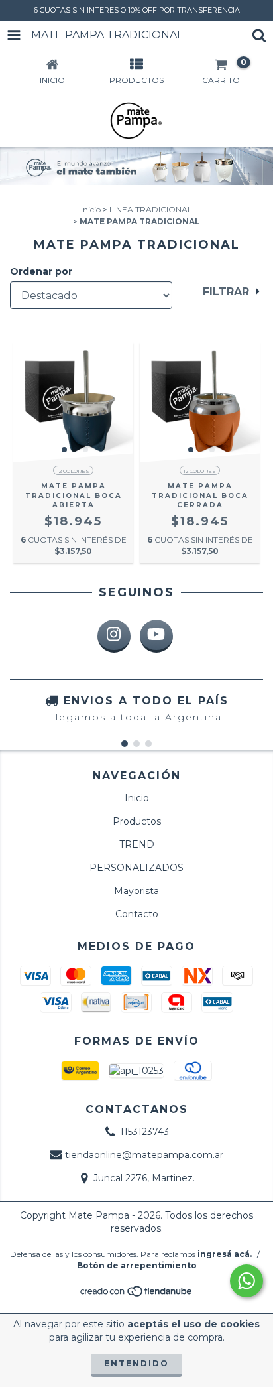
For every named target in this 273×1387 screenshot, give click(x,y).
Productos (137, 821)
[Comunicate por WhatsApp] (246, 1280)
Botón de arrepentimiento (137, 1265)
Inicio (91, 209)
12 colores (73, 471)
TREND (136, 844)
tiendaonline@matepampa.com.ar (144, 1155)
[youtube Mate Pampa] (156, 636)
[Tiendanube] (137, 1294)
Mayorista (136, 891)
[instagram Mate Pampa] (114, 636)
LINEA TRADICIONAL (150, 209)
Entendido (136, 1363)
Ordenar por (41, 271)
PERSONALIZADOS (136, 868)
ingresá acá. (224, 1254)
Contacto (136, 914)
